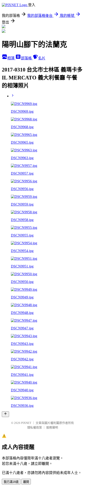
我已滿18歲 (11, 482)
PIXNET (26, 423)
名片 (41, 58)
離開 (26, 482)
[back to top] (5, 414)
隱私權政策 (34, 427)
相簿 (11, 58)
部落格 (27, 58)
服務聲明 (52, 427)
